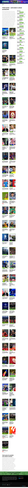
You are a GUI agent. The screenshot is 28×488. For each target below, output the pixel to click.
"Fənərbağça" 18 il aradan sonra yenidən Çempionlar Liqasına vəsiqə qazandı (12, 78)
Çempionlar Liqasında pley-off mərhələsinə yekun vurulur (12, 298)
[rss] (18, 474)
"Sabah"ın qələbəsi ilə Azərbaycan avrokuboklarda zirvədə (5, 436)
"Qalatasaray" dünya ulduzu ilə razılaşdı (12, 366)
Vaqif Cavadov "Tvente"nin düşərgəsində (11, 243)
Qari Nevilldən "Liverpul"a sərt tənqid (12, 189)
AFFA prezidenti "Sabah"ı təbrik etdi (5, 325)
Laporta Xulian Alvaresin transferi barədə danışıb (5, 189)
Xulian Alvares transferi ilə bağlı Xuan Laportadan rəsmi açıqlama (5, 148)
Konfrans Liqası (4, 104)
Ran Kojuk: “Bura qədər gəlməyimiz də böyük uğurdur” (5, 423)
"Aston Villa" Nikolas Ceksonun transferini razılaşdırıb (5, 120)
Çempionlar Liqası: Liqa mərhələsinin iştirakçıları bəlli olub (5, 37)
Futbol (3, 118)
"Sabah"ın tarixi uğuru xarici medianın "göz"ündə (5, 257)
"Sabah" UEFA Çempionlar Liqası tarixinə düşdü (11, 423)
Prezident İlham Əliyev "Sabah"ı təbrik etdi (5, 298)
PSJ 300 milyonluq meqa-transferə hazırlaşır (4, 51)
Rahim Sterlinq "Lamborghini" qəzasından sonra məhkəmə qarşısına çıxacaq (11, 394)
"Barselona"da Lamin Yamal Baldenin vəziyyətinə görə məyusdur (4, 408)
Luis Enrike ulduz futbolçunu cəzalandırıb (12, 133)
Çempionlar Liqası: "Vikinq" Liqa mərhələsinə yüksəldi (5, 64)
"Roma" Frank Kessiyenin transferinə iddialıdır (12, 352)
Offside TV (15, 1)
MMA (20, 44)
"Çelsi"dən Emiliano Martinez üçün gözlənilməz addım (11, 175)
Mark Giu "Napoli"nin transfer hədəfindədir (5, 366)
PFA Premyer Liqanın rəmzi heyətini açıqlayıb (5, 352)
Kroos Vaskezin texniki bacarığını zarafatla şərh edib (12, 339)
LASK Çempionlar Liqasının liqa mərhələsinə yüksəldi (12, 325)
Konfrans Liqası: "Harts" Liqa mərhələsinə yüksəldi (5, 107)
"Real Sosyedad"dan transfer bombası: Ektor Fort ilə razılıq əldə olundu (12, 202)
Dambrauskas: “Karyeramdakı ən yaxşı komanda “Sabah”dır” (5, 393)
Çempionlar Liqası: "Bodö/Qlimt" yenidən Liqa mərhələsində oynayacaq (12, 379)
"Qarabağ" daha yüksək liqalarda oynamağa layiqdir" (12, 230)
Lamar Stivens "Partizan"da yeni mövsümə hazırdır (21, 59)
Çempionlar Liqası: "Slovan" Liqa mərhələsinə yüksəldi (12, 37)
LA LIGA (3, 90)
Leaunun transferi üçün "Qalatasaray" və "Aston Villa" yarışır (5, 339)
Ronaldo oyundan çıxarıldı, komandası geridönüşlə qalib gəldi (5, 202)
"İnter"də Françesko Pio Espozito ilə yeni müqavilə (5, 216)
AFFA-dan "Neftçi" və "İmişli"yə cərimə (4, 243)
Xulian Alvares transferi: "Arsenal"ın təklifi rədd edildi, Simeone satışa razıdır (12, 148)
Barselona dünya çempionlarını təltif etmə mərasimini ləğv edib (5, 93)
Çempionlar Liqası (4, 35)
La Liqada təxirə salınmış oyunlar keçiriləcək (11, 436)
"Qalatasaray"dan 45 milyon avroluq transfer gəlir (12, 120)
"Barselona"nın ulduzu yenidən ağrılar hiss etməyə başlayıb (5, 379)
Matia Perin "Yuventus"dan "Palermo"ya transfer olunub (12, 284)
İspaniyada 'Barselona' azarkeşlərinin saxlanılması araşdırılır (12, 257)
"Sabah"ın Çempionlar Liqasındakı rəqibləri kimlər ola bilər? (5, 312)
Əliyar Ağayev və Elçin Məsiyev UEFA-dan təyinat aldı (12, 216)
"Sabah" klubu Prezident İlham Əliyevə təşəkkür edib (5, 134)
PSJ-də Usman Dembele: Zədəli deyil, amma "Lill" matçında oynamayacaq (12, 408)
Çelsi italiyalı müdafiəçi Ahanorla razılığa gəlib (5, 161)
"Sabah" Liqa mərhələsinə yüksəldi (5, 450)
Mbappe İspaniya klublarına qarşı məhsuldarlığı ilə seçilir (12, 92)
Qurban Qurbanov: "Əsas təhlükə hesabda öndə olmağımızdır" (12, 270)
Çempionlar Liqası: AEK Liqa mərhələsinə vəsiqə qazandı (12, 64)
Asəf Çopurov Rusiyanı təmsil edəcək (20, 45)
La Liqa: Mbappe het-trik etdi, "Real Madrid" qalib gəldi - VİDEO (5, 78)
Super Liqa (11, 118)
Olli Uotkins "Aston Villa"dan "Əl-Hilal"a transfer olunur (11, 107)
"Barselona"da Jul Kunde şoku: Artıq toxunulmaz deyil (12, 162)
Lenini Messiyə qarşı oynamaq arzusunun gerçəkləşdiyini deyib (5, 270)
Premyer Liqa (11, 104)
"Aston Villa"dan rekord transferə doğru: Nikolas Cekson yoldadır (5, 175)
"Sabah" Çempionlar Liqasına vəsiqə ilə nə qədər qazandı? (12, 312)
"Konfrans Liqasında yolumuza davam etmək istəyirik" (5, 230)
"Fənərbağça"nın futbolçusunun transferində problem (5, 284)
